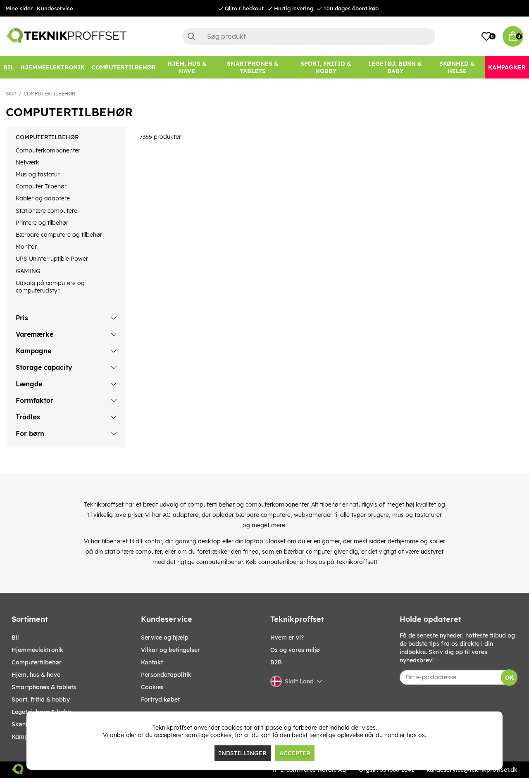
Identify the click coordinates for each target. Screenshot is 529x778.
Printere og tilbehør (42, 222)
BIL (15, 637)
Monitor (26, 246)
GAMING (28, 271)
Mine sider (19, 8)
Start (11, 93)
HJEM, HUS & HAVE (36, 674)
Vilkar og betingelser (170, 650)
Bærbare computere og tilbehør (59, 234)
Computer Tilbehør (41, 186)
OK (509, 677)
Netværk (27, 162)
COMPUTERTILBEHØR (49, 93)
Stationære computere (46, 210)
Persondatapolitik (166, 674)
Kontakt (152, 662)
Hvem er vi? (287, 637)
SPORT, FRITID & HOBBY (41, 699)
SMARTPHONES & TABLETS (44, 687)
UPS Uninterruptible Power (52, 258)
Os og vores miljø (295, 650)
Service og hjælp (164, 637)
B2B (276, 662)
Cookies (152, 687)
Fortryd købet (160, 699)
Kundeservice (55, 8)
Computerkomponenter (48, 150)
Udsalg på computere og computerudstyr (50, 286)
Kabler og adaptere (43, 198)
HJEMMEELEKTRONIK (37, 650)
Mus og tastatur (38, 174)
